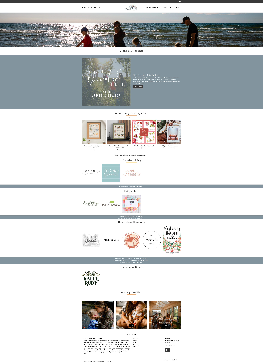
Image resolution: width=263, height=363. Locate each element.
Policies (135, 344)
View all (131, 117)
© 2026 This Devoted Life (91, 361)
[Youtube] (135, 334)
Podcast (96, 7)
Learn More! (138, 86)
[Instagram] (129, 334)
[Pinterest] (132, 334)
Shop (90, 7)
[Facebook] (127, 334)
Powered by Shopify (106, 361)
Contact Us (136, 346)
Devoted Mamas (175, 7)
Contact (164, 7)
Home (84, 7)
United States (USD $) (170, 360)
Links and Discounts (153, 7)
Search (135, 340)
